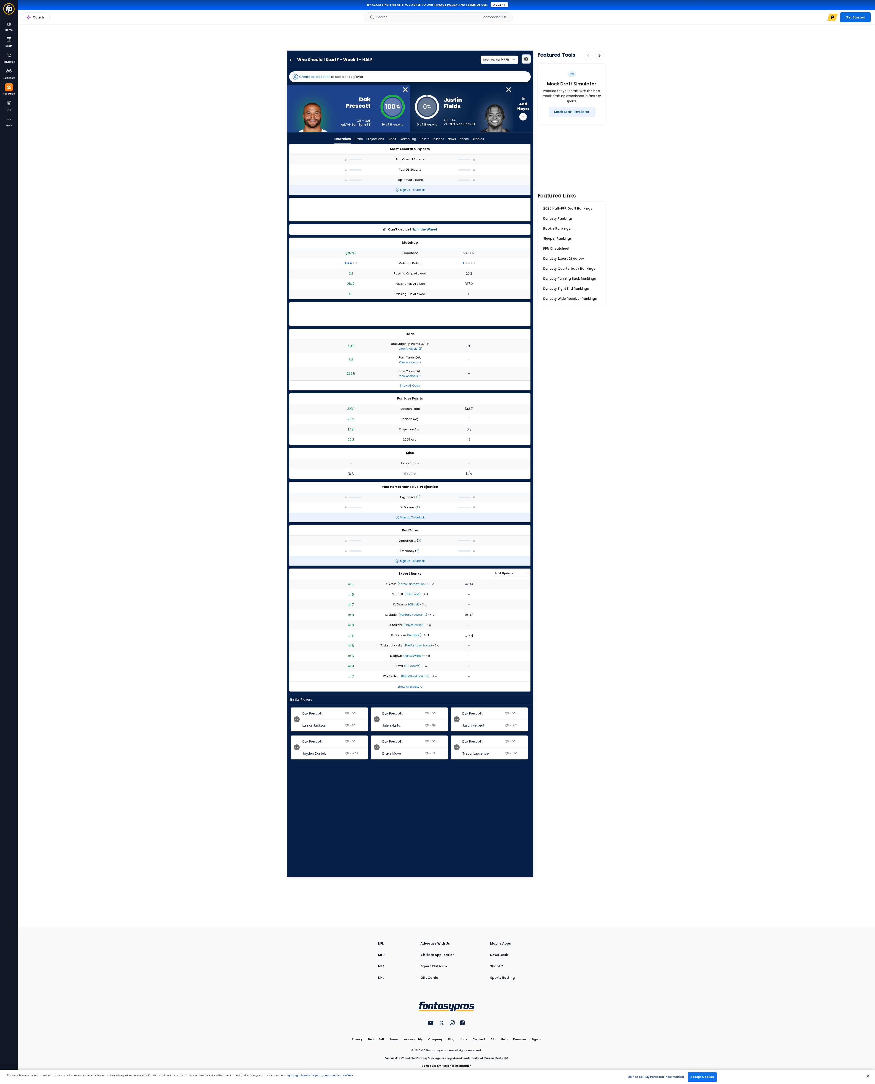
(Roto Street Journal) (415, 676)
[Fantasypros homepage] (9, 11)
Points (424, 139)
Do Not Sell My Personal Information (446, 1066)
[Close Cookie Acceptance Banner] (868, 1076)
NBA (381, 966)
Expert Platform (433, 966)
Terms (394, 1039)
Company (435, 1039)
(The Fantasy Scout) (417, 645)
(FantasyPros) (413, 656)
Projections (375, 139)
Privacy (357, 1039)
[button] (410, 76)
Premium (519, 1039)
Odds (392, 139)
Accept (499, 5)
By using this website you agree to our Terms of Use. (320, 1075)
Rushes (438, 139)
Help (504, 1039)
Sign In (536, 1039)
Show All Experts (408, 687)
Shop (494, 966)
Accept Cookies (702, 1077)
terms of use (476, 5)
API (493, 1039)
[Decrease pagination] (588, 55)
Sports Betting (502, 977)
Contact (479, 1039)
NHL (381, 977)
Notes (464, 139)
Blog (451, 1039)
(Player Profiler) (413, 625)
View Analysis (408, 349)
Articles (478, 139)
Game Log (408, 139)
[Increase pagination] (599, 55)
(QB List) (413, 604)
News (452, 139)
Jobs (463, 1039)
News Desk (499, 955)
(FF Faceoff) (412, 594)
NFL (381, 943)
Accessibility (413, 1039)
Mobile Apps (500, 943)
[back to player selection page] (290, 60)
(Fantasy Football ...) (412, 615)
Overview (342, 139)
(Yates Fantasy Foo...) (412, 584)
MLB (381, 955)
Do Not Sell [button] (376, 1039)
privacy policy (446, 5)
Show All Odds (410, 385)
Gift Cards (429, 977)
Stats (359, 139)
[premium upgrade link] (832, 17)
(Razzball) (414, 635)
